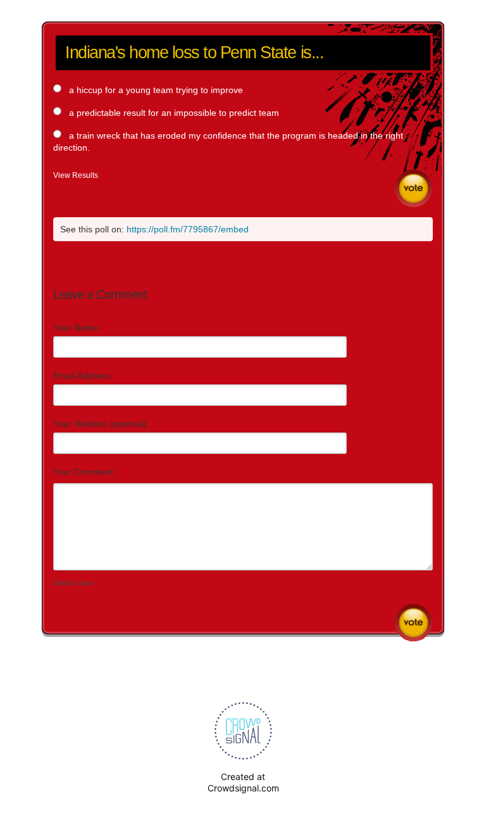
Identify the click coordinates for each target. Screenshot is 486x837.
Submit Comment (413, 622)
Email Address (81, 375)
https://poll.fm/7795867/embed (188, 229)
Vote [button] (413, 188)
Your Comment (83, 472)
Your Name (75, 327)
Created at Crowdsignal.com (243, 782)
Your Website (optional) (100, 423)
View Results (75, 175)
